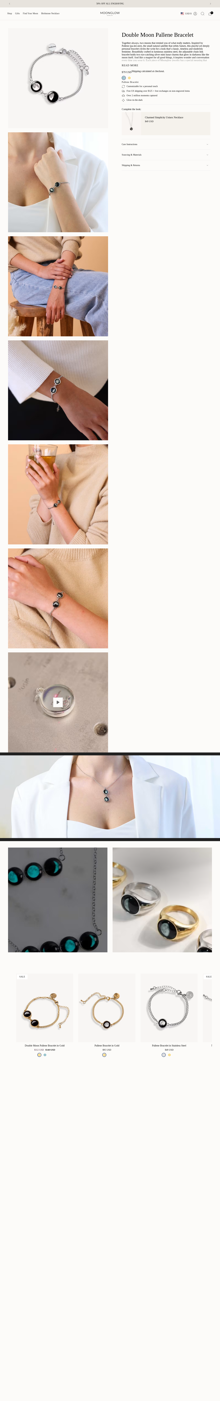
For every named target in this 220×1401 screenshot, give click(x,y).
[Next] (210, 3)
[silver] (164, 1055)
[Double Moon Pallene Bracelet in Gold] (44, 1008)
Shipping (136, 71)
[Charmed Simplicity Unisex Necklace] (131, 123)
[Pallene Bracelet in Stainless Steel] (169, 1008)
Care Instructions (129, 144)
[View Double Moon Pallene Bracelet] (58, 702)
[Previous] (9, 3)
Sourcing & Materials (131, 155)
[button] (10, 14)
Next (207, 1008)
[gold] (129, 78)
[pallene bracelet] (124, 78)
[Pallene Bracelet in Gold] (106, 1008)
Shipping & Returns (131, 165)
